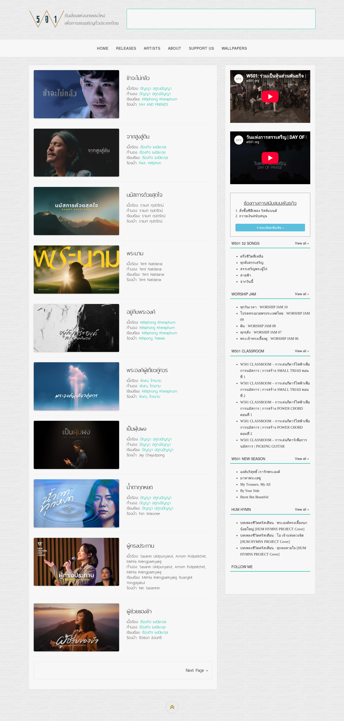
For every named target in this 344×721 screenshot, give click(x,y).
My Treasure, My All (255, 484)
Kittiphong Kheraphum (159, 99)
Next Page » (197, 670)
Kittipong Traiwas (152, 338)
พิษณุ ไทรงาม (150, 380)
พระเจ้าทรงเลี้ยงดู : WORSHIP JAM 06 (269, 339)
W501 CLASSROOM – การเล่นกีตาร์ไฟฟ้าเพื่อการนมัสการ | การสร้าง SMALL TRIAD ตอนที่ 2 (275, 389)
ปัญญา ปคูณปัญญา (155, 88)
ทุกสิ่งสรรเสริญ (251, 263)
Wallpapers (234, 48)
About (174, 48)
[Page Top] (172, 707)
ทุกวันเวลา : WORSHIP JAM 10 (264, 307)
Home (103, 48)
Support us (201, 48)
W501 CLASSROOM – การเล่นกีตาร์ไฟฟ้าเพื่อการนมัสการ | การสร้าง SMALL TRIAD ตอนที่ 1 (275, 371)
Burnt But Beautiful (254, 497)
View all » (302, 243)
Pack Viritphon (150, 162)
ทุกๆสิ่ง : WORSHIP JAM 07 (261, 332)
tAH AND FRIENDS (153, 104)
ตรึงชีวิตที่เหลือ (251, 256)
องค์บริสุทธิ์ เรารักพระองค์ (260, 472)
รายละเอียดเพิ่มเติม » (270, 227)
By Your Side (249, 491)
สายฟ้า (245, 275)
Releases (126, 48)
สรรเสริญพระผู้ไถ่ (253, 269)
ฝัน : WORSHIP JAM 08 (258, 326)
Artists (152, 48)
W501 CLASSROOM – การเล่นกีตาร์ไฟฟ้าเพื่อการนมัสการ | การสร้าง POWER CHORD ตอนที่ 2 (275, 427)
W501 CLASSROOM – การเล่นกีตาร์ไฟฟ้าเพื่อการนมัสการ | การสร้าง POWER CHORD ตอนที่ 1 (275, 408)
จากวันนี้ (246, 282)
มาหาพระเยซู (250, 478)
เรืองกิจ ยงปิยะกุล (153, 147)
